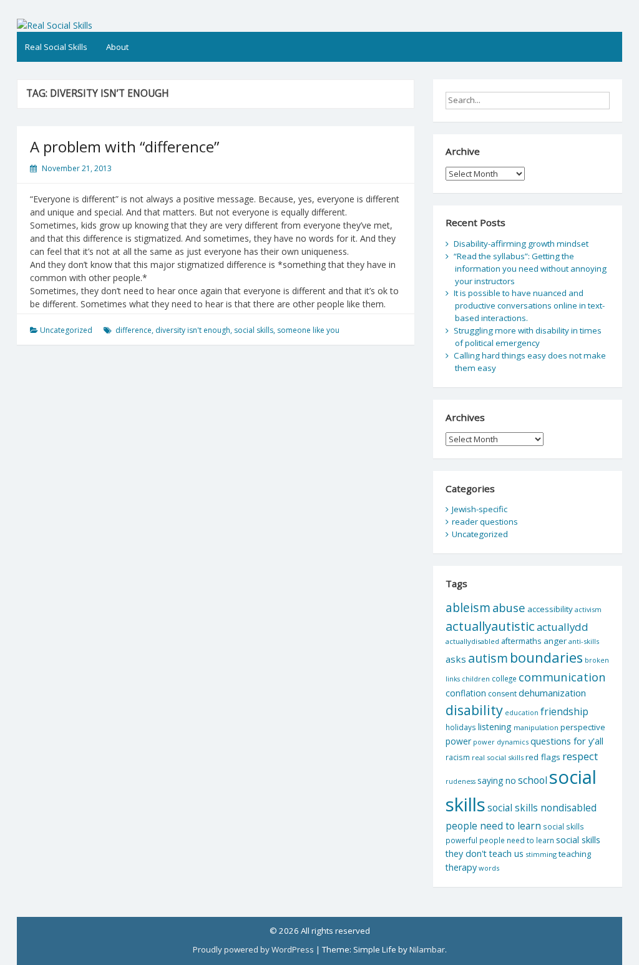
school (532, 780)
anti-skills (583, 641)
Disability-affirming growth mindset (521, 243)
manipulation (536, 727)
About (117, 46)
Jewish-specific (479, 509)
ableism (468, 607)
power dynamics (501, 741)
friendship (564, 711)
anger (555, 640)
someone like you (308, 330)
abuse (508, 607)
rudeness (461, 781)
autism (488, 658)
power (458, 741)
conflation (466, 693)
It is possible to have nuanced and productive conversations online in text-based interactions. (529, 305)
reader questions (485, 521)
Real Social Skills (56, 46)
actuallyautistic (490, 626)
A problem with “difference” (124, 146)
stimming (541, 854)
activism (588, 609)
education (522, 712)
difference (133, 330)
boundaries (546, 657)
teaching (575, 853)
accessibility (550, 609)
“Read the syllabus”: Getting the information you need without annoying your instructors (530, 268)
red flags (542, 757)
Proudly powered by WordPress (253, 949)
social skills (253, 330)
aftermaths (521, 640)
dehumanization (552, 692)
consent (502, 693)
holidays (461, 727)
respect (580, 756)
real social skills (498, 757)
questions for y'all (566, 741)
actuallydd (562, 627)
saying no (496, 780)
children (476, 678)
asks (456, 659)
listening (495, 727)
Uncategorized (66, 330)
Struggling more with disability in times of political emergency (528, 337)
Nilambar (427, 949)
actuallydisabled (472, 641)
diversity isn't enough (192, 330)
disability (474, 710)
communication (562, 677)
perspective (582, 727)
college (504, 678)
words (489, 868)
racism (458, 757)
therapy (461, 867)
